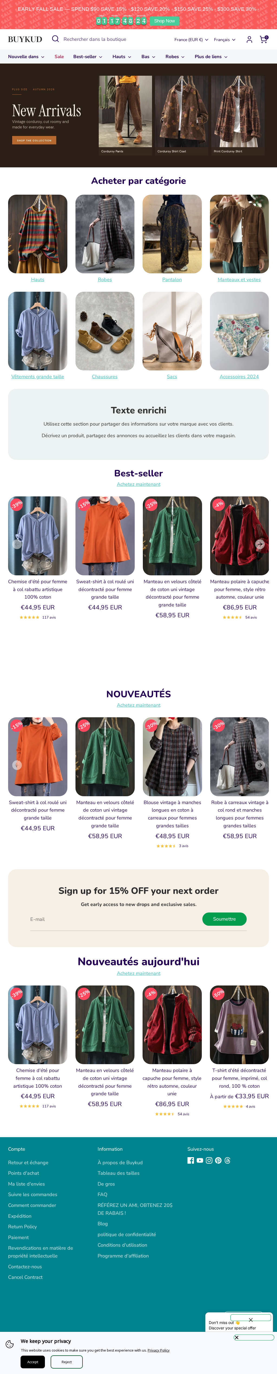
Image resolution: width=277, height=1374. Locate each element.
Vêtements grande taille (37, 376)
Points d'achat (23, 1173)
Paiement (18, 1237)
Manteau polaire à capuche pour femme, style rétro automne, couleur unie (239, 589)
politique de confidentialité (127, 1234)
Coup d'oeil (38, 566)
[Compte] (249, 39)
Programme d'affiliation (123, 1256)
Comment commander (32, 1205)
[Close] (254, 1337)
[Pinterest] (218, 1160)
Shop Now (164, 21)
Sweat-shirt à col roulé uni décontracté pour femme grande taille (105, 589)
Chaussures (105, 376)
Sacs (172, 376)
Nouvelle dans (24, 57)
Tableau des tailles (119, 1173)
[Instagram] (209, 1160)
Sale (59, 57)
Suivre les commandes (32, 1194)
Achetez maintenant (138, 484)
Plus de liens (209, 57)
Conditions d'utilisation (122, 1245)
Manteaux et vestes (239, 279)
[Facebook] (190, 1160)
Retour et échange (28, 1162)
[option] (138, 115)
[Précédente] (17, 544)
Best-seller (85, 57)
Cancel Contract (25, 1277)
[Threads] (227, 1160)
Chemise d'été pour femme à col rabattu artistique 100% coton (37, 589)
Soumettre (224, 919)
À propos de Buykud (120, 1162)
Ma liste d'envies (26, 1184)
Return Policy (22, 1226)
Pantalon (172, 279)
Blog (103, 1223)
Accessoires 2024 (239, 376)
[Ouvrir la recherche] (55, 38)
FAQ (102, 1194)
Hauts (120, 57)
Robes (173, 57)
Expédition (19, 1216)
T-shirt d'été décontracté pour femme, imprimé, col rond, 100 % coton (239, 1078)
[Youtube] (200, 1160)
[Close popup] (251, 1318)
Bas (146, 57)
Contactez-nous (25, 1266)
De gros (106, 1184)
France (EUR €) (188, 40)
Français (222, 40)
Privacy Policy (159, 1350)
